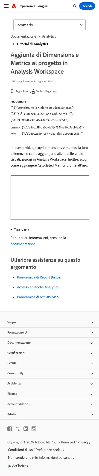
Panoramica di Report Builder (39, 277)
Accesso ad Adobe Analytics (37, 287)
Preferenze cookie (49, 449)
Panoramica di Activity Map (37, 297)
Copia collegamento (47, 91)
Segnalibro (22, 91)
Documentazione (23, 36)
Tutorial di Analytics (32, 44)
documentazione (23, 244)
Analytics (49, 36)
